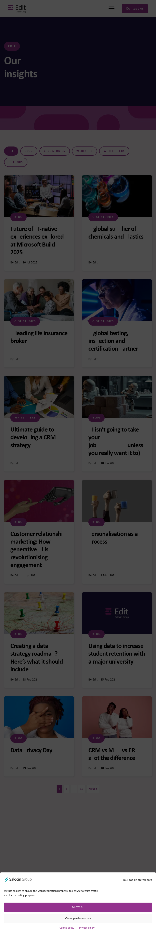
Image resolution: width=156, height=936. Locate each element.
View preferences (78, 918)
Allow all (78, 907)
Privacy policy (86, 927)
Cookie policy (67, 927)
